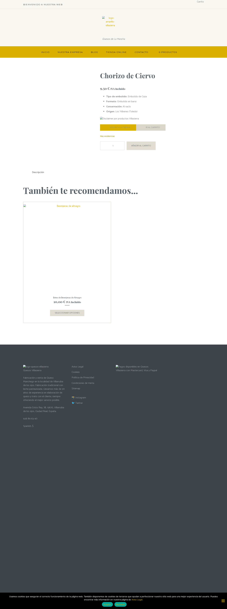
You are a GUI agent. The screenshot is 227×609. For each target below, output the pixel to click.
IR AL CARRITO (153, 127)
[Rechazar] (223, 600)
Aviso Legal (77, 367)
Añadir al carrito (141, 145)
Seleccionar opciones (67, 313)
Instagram (80, 398)
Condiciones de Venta (83, 383)
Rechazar (120, 604)
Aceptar (107, 604)
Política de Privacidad (83, 377)
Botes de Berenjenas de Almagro (67, 297)
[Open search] (200, 52)
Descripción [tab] (38, 172)
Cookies (76, 372)
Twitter (79, 403)
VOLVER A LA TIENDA (120, 127)
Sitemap (76, 388)
